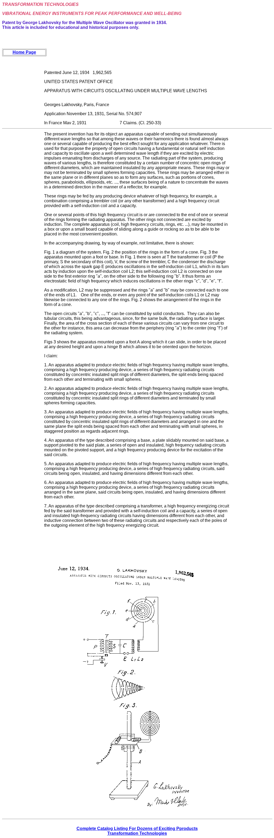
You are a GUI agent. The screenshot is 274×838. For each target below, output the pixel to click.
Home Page (24, 52)
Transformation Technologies (137, 833)
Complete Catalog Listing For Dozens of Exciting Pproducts (137, 828)
